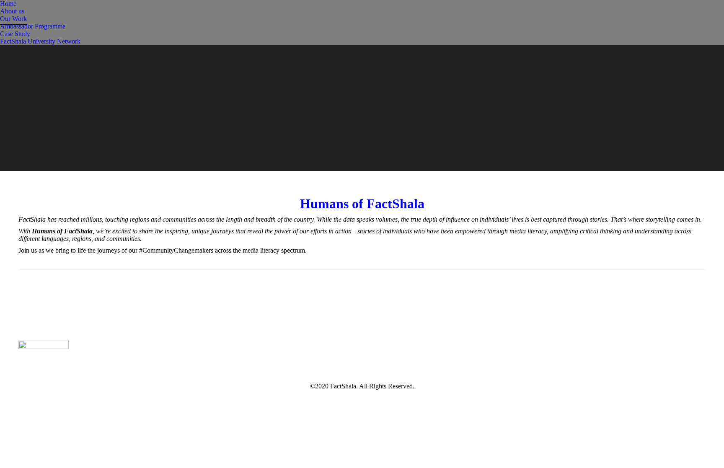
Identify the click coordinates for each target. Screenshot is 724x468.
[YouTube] (553, 359)
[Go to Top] (710, 454)
